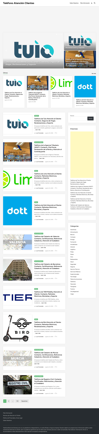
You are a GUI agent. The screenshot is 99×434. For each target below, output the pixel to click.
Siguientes (24, 401)
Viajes (72, 294)
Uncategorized (74, 291)
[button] (56, 34)
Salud (71, 262)
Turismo (72, 289)
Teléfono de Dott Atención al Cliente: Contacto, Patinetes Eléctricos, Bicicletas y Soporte (85, 101)
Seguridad (73, 264)
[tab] (5, 72)
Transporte (73, 286)
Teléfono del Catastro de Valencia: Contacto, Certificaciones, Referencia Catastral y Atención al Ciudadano (48, 238)
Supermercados (74, 274)
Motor (36, 170)
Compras (72, 237)
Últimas (5, 73)
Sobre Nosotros (74, 3)
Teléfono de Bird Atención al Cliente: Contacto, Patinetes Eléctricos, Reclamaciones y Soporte (47, 324)
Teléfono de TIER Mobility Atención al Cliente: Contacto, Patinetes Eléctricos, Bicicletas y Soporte (48, 294)
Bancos (72, 234)
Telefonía (72, 281)
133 (17, 401)
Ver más (94, 73)
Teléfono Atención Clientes (18, 3)
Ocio (71, 257)
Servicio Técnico (75, 269)
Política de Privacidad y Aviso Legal (12, 418)
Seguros (36, 115)
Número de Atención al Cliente (11, 415)
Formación (73, 242)
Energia (72, 239)
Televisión (73, 284)
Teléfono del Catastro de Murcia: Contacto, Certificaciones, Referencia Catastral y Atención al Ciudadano (48, 355)
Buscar (72, 115)
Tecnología (73, 276)
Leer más (37, 129)
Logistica (72, 249)
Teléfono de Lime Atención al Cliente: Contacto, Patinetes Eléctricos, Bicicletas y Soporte (61, 94)
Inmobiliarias (73, 244)
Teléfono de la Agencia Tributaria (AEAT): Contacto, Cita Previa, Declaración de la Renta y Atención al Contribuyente (37, 96)
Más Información (85, 3)
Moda (71, 252)
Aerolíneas (73, 229)
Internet (72, 247)
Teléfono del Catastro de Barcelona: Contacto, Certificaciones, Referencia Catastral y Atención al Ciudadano (48, 266)
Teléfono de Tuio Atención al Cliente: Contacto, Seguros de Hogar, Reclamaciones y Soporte (47, 121)
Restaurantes (74, 259)
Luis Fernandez (39, 133)
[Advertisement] (49, 18)
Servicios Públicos (39, 142)
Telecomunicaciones (76, 279)
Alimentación (74, 232)
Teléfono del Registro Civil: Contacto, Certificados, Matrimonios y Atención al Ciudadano (48, 381)
